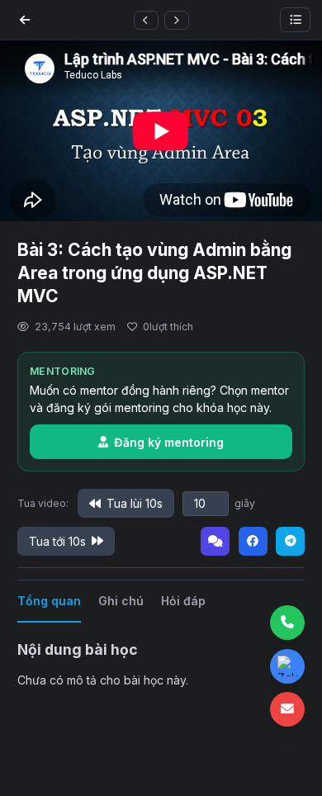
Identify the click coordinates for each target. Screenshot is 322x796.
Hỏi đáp (183, 601)
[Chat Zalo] (287, 666)
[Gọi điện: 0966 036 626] (287, 622)
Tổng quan (49, 601)
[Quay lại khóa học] (25, 20)
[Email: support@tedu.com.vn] (287, 709)
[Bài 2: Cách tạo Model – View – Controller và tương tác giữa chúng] (146, 20)
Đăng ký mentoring (169, 442)
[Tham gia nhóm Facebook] (253, 541)
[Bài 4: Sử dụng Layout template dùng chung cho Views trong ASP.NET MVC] (176, 20)
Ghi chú (121, 601)
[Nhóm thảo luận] (215, 541)
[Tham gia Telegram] (290, 541)
